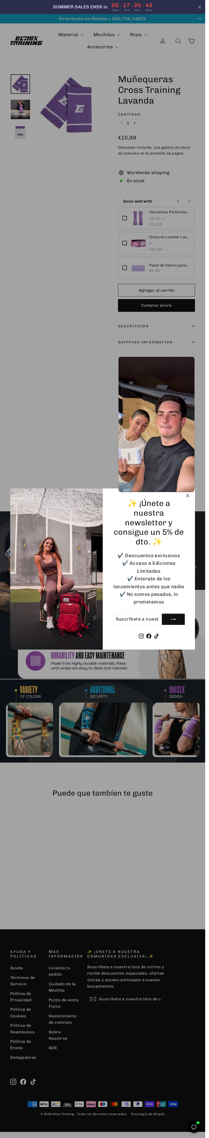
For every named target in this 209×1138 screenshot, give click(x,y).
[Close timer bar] (200, 7)
